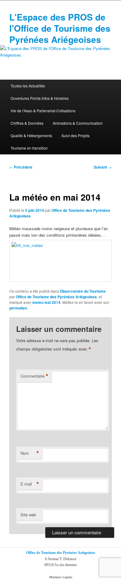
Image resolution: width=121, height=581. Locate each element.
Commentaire (34, 376)
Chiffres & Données (27, 123)
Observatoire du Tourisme (83, 291)
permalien (18, 308)
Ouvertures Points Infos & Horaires (40, 98)
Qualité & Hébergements (31, 135)
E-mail (29, 484)
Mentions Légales (60, 577)
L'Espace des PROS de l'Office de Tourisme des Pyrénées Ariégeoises (59, 28)
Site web (28, 515)
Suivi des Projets (75, 135)
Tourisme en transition (29, 148)
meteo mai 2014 (46, 302)
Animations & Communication (78, 123)
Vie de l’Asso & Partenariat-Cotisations (43, 110)
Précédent (20, 167)
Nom (29, 453)
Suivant (103, 167)
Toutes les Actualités (28, 85)
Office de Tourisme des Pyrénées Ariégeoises (56, 297)
